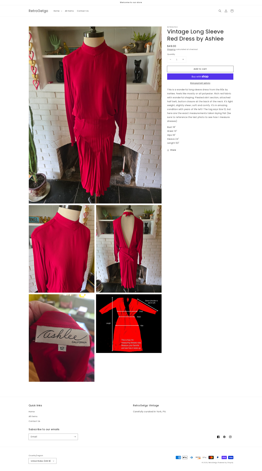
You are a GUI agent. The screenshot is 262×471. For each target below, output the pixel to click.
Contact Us (34, 421)
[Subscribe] (75, 437)
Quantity (171, 54)
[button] (57, 11)
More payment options (200, 83)
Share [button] (173, 150)
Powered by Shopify (225, 463)
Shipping (171, 49)
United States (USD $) (41, 461)
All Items (33, 416)
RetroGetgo (213, 463)
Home (32, 411)
